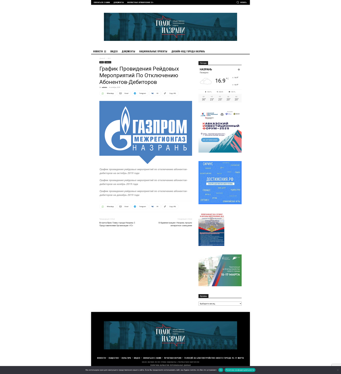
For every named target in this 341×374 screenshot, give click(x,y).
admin (104, 87)
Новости (107, 62)
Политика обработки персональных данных (170, 365)
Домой (102, 58)
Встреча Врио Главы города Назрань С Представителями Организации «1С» (117, 224)
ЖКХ (101, 62)
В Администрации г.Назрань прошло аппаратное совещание (175, 224)
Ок (221, 370)
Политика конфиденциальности (240, 370)
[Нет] (337, 370)
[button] (241, 2)
